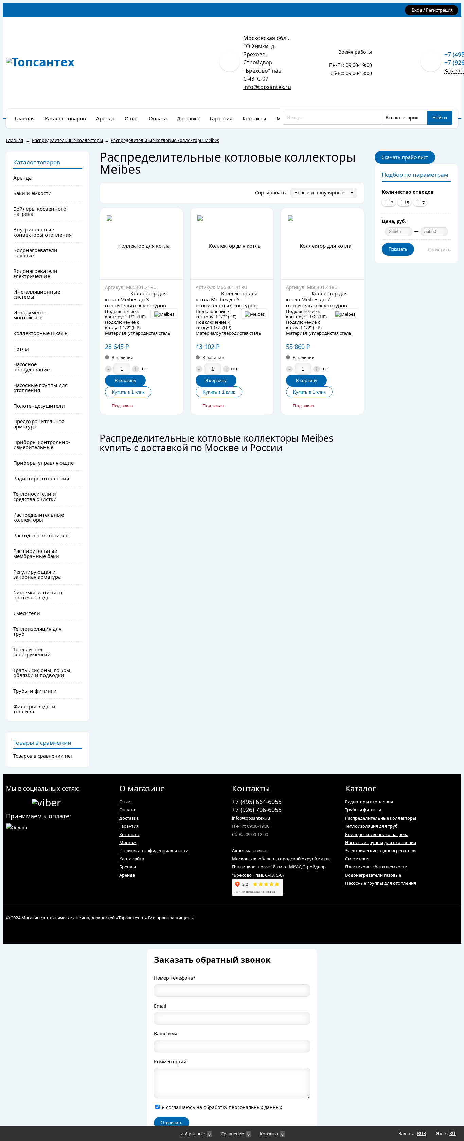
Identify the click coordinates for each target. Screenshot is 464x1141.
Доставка (129, 818)
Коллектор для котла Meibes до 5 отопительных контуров (226, 299)
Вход (417, 10)
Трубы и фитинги (363, 810)
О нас (125, 802)
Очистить (439, 249)
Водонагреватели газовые (373, 875)
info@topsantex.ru (267, 87)
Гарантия (129, 826)
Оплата (127, 810)
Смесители (356, 859)
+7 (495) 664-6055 (257, 802)
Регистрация (439, 10)
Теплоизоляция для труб (371, 826)
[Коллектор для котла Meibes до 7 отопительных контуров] (322, 243)
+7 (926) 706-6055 (257, 810)
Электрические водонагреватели (380, 850)
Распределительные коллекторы (380, 818)
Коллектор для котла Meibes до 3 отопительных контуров (136, 299)
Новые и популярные (319, 192)
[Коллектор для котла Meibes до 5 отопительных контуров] (232, 243)
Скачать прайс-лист (404, 157)
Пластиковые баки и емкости (376, 867)
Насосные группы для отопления (380, 842)
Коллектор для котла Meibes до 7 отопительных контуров (317, 299)
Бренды (127, 867)
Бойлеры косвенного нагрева (376, 834)
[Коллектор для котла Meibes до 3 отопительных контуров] (141, 243)
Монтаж (128, 842)
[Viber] (46, 801)
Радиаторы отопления (369, 802)
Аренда (127, 875)
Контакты (129, 834)
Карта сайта (131, 859)
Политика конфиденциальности (153, 850)
